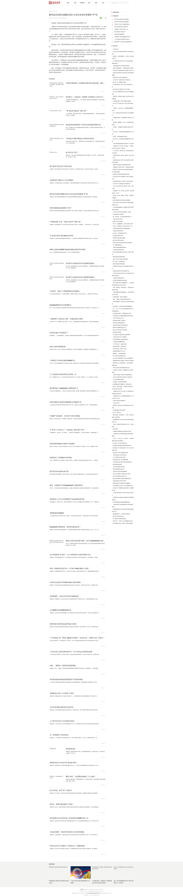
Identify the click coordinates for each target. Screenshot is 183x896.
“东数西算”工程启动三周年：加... (121, 29)
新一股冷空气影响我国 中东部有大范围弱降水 (123, 358)
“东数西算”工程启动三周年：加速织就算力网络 (66, 319)
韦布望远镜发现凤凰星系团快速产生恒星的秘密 (66, 679)
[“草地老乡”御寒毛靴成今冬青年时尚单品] (57, 143)
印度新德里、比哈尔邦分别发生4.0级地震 (64, 596)
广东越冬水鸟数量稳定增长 (119, 341)
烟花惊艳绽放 (70, 749)
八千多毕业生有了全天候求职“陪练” (62, 721)
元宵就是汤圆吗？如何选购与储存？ (121, 339)
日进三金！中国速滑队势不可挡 (120, 233)
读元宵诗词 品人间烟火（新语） (120, 348)
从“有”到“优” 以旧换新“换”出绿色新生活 (121, 79)
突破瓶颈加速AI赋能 (57, 513)
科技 (103, 3)
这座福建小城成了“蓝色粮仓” (119, 320)
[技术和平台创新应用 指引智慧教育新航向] (57, 267)
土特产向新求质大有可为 (118, 318)
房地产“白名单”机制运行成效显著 (120, 259)
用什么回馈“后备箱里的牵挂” (119, 355)
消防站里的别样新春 (117, 464)
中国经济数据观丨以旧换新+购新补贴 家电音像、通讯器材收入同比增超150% (86, 83)
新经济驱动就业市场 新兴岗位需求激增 (121, 200)
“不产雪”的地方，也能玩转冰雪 (120, 344)
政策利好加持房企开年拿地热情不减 (121, 271)
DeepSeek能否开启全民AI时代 (60, 305)
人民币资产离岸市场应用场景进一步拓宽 (122, 212)
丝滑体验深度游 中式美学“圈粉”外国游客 (122, 101)
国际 (96, 3)
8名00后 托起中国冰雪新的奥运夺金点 (121, 367)
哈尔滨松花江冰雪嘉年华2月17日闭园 (121, 89)
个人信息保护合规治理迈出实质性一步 (63, 374)
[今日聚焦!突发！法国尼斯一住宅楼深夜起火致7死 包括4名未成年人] (102, 872)
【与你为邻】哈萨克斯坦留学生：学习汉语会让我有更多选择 (71, 651)
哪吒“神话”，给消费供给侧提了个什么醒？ (81, 776)
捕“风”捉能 (115, 429)
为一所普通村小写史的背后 (59, 735)
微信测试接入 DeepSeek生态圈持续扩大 (64, 388)
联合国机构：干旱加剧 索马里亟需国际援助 (122, 306)
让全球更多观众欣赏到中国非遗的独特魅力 (122, 462)
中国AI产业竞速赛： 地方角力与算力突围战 (65, 416)
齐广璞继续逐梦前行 (117, 245)
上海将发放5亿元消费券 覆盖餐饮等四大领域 (123, 315)
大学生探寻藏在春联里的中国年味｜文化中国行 (123, 143)
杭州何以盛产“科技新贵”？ (59, 332)
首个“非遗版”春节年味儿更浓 (119, 457)
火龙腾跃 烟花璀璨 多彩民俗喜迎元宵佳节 (122, 431)
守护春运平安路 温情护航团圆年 (120, 471)
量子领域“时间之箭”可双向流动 (61, 166)
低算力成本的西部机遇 (57, 346)
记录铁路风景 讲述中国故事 (119, 410)
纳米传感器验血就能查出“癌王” (61, 208)
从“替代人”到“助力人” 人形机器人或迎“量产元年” (67, 430)
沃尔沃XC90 (115, 49)
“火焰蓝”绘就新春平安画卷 (119, 466)
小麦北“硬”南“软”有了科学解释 (119, 337)
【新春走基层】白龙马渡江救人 (120, 455)
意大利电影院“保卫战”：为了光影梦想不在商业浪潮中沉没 (70, 554)
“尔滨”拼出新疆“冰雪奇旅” (118, 379)
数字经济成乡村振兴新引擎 (59, 471)
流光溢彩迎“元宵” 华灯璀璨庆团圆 (120, 459)
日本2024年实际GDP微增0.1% (60, 610)
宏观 (75, 3)
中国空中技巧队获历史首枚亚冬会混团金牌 (122, 242)
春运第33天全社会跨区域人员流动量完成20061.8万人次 (69, 818)
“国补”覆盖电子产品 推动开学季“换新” (121, 65)
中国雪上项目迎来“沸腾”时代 (119, 400)
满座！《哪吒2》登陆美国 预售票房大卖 (122, 299)
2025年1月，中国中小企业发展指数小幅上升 (123, 521)
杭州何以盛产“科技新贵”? (118, 214)
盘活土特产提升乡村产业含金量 (120, 330)
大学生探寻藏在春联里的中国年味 (61, 707)
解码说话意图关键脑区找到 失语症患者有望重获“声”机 (69, 194)
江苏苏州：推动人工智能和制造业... (122, 24)
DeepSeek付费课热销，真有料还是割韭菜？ (65, 527)
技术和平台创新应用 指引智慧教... (121, 19)
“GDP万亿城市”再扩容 (118, 219)
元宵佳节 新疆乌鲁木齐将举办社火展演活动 (122, 377)
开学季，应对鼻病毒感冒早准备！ (120, 136)
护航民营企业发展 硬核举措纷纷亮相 (121, 174)
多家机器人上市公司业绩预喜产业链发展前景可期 (67, 499)
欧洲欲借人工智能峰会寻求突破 (61, 457)
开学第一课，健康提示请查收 (119, 82)
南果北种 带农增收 (117, 332)
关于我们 (82, 889)
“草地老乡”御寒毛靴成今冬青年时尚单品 (80, 138)
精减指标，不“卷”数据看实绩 (119, 353)
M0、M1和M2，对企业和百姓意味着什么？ (122, 216)
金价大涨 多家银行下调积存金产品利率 (121, 473)
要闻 (68, 3)
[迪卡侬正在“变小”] (57, 156)
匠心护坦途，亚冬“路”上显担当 (61, 790)
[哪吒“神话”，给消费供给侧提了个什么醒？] (57, 781)
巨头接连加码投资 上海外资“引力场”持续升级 (123, 181)
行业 (53, 11)
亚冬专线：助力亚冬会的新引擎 (120, 443)
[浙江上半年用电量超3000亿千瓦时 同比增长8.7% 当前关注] (124, 872)
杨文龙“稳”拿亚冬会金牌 (118, 240)
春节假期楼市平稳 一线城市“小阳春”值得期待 (123, 523)
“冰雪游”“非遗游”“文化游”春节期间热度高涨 (122, 374)
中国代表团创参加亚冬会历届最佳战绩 (121, 228)
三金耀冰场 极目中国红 (118, 235)
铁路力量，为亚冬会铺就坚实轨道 (120, 452)
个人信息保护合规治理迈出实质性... (122, 39)
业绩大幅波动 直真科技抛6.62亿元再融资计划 (65, 402)
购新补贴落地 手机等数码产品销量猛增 (121, 483)
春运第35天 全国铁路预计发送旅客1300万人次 (123, 70)
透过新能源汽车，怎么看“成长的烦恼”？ (122, 514)
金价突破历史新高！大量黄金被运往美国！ (122, 313)
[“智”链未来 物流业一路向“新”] (57, 115)
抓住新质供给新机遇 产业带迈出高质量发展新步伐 (83, 124)
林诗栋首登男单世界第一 (118, 230)
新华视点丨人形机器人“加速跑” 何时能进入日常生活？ (85, 97)
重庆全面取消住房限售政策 (119, 256)
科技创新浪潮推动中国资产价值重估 (62, 443)
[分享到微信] (101, 18)
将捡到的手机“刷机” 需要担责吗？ (120, 77)
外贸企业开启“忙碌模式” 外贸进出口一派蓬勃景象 (67, 846)
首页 (50, 11)
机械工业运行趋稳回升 (118, 221)
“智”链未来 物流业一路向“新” (76, 111)
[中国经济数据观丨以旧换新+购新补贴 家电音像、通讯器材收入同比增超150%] (57, 87)
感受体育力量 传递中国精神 (119, 238)
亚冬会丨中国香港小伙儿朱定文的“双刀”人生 (123, 226)
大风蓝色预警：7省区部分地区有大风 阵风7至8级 (67, 832)
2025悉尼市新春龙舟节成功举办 (120, 280)
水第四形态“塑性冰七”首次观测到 (61, 180)
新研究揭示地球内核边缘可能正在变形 (63, 624)
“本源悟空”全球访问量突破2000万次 (62, 360)
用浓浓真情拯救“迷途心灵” (119, 469)
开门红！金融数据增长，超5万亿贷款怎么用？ (123, 223)
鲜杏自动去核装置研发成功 (119, 322)
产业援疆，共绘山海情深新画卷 (120, 381)
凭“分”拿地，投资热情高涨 (119, 261)
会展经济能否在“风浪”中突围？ (120, 481)
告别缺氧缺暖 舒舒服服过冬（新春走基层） (122, 384)
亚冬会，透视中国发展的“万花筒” (61, 804)
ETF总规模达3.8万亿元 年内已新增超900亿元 (123, 485)
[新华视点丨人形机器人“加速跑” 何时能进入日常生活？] (57, 101)
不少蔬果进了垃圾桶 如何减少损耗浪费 (121, 334)
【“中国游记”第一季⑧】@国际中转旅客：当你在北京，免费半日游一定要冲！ (77, 638)
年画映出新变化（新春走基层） (120, 346)
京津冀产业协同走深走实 (118, 516)
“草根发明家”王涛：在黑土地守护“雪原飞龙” (65, 222)
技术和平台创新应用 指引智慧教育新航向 (80, 263)
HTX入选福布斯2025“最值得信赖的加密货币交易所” (68, 249)
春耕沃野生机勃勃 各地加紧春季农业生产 (122, 164)
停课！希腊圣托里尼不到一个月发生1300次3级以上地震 (69, 568)
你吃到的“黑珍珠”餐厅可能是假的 (120, 325)
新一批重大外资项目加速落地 (119, 518)
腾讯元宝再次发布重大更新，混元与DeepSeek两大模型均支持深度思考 (86, 541)
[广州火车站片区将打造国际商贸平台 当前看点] (81, 872)
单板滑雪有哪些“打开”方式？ (119, 351)
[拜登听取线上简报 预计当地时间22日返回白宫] (59, 872)
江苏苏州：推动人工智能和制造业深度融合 (65, 291)
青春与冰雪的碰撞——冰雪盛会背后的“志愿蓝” (123, 68)
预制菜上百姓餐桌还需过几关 (119, 327)
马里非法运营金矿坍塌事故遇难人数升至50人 (65, 582)
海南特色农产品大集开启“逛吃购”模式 (63, 762)
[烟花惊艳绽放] (57, 753)
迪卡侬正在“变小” (72, 152)
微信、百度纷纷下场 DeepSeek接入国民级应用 (66, 485)
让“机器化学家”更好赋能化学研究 (61, 235)
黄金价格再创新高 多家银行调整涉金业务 (122, 478)
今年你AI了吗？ (116, 403)
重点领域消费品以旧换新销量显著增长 (121, 502)
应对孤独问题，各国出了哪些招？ (120, 297)
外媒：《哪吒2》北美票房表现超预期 (63, 665)
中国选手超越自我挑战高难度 (119, 247)
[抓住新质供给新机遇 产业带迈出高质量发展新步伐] (57, 129)
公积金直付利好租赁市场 (118, 249)
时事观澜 (82, 3)
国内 (89, 3)
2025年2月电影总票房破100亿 (119, 476)
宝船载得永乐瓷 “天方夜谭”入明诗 (62, 693)
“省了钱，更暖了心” (117, 412)
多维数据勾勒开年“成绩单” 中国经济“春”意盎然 (123, 360)
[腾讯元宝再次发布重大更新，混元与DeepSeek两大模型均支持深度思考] (57, 545)
